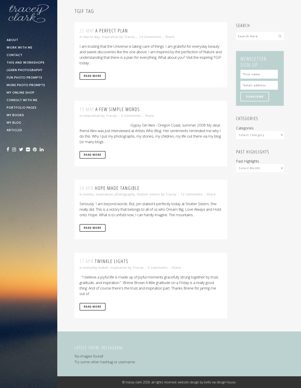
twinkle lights (111, 261)
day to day (91, 36)
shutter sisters (148, 194)
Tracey (129, 36)
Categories (245, 128)
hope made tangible (117, 188)
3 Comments (131, 115)
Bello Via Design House (220, 382)
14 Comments (150, 36)
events (88, 194)
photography (125, 194)
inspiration (110, 36)
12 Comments (191, 194)
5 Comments (158, 267)
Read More (92, 76)
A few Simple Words (117, 109)
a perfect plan (111, 30)
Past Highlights (247, 161)
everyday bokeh (95, 267)
